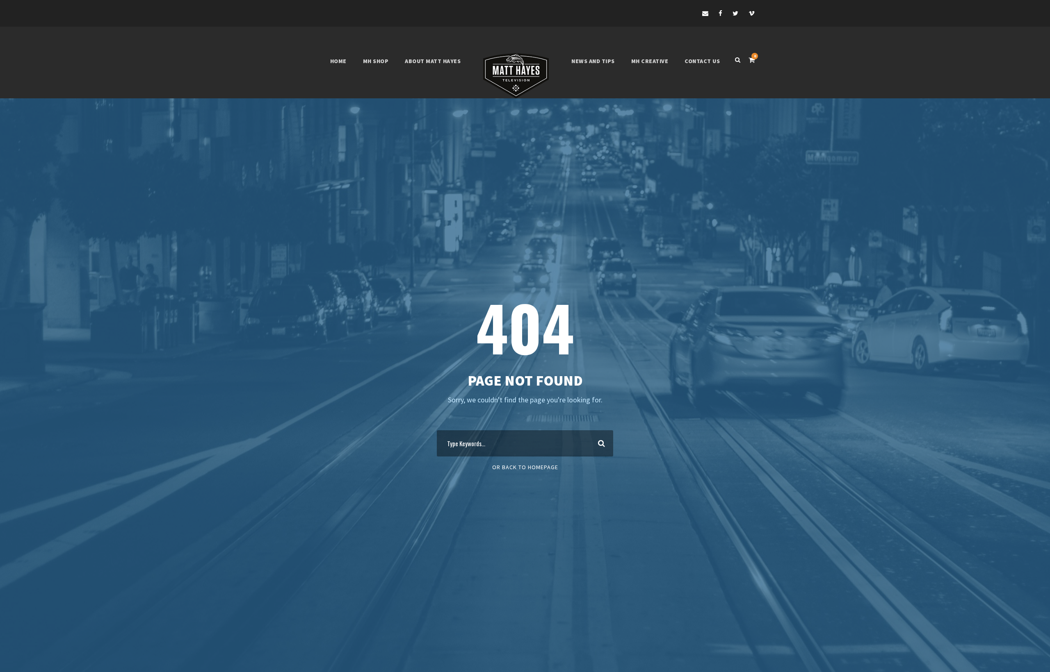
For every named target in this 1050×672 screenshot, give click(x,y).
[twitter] (735, 13)
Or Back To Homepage (525, 467)
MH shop (376, 61)
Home (338, 61)
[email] (705, 13)
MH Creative (650, 61)
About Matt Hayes (433, 61)
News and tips (593, 61)
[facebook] (720, 13)
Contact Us (702, 61)
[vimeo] (752, 13)
